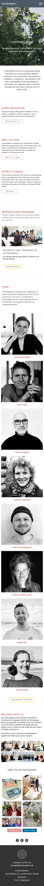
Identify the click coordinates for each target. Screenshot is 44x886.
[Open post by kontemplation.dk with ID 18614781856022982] (11, 787)
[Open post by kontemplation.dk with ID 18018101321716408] (11, 814)
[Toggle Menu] (40, 4)
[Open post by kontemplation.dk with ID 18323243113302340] (32, 814)
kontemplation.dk (12, 777)
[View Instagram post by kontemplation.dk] (20, 799)
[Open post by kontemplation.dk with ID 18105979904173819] (32, 787)
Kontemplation (9, 3)
